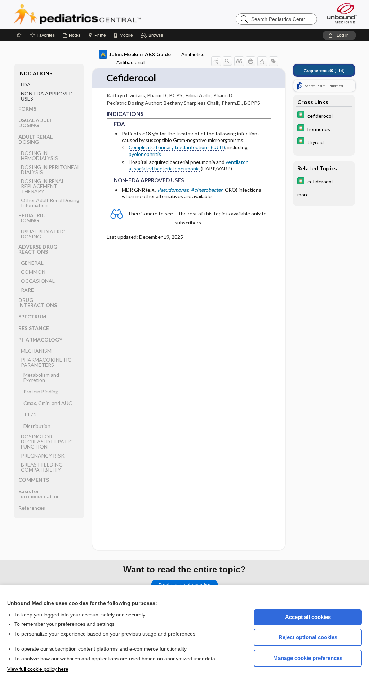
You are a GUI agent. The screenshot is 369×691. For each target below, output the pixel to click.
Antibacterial (130, 62)
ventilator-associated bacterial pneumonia (189, 165)
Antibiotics (192, 54)
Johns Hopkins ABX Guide (140, 54)
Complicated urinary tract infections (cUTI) (177, 147)
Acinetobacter (207, 190)
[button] (153, 35)
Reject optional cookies (308, 637)
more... (304, 194)
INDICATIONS (35, 73)
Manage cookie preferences (307, 658)
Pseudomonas (172, 190)
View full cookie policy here (37, 669)
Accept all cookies (308, 617)
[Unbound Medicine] (342, 13)
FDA (26, 84)
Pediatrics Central (103, 14)
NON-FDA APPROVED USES (47, 96)
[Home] (19, 35)
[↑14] (323, 70)
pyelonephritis (145, 154)
